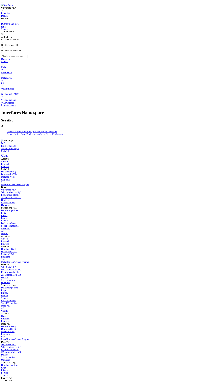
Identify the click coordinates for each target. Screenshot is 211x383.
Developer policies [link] (9, 210)
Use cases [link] (5, 205)
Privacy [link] (4, 215)
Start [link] (3, 182)
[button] (105, 2)
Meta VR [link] (5, 151)
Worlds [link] (4, 156)
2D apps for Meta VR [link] (11, 197)
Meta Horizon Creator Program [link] (15, 184)
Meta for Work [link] (7, 177)
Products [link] (5, 166)
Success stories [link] (8, 202)
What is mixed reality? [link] (11, 192)
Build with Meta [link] (8, 146)
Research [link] (5, 164)
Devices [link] (4, 200)
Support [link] (4, 220)
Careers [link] (4, 161)
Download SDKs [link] (9, 174)
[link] (7, 5)
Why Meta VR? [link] (8, 189)
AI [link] (2, 153)
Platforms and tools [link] (10, 195)
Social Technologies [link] (10, 148)
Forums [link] (4, 218)
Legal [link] (3, 213)
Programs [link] (5, 179)
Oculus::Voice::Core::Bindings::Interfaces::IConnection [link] (32, 131)
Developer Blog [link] (8, 171)
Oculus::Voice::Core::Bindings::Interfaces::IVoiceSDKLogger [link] (35, 134)
